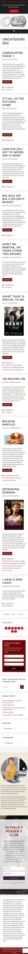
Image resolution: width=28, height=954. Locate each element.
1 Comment (8, 287)
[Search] (22, 687)
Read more (7, 82)
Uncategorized (8, 87)
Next (22, 614)
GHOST (22, 561)
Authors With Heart (8, 705)
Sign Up (14, 668)
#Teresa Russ (16, 568)
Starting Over (19, 370)
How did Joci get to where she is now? (13, 152)
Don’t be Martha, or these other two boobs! (12, 249)
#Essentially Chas (9, 561)
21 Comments (8, 606)
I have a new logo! (12, 581)
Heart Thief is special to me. (13, 298)
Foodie (4, 480)
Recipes (16, 475)
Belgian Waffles (8, 422)
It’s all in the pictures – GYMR (13, 102)
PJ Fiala (9, 480)
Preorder (5, 563)
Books (18, 561)
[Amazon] (12, 631)
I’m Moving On (13, 379)
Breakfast (12, 478)
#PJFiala (19, 365)
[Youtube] (15, 628)
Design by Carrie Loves (19, 949)
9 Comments (8, 89)
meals (14, 480)
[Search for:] (11, 687)
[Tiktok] (12, 628)
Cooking (18, 478)
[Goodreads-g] (18, 628)
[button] (14, 31)
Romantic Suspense (10, 365)
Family (6, 478)
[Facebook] (6, 628)
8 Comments (8, 570)
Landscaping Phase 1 (12, 54)
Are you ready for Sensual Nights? (12, 715)
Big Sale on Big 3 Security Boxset (13, 199)
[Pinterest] (9, 628)
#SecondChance (7, 367)
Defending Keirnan (10, 490)
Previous (5, 614)
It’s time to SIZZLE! (7, 712)
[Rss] (15, 631)
